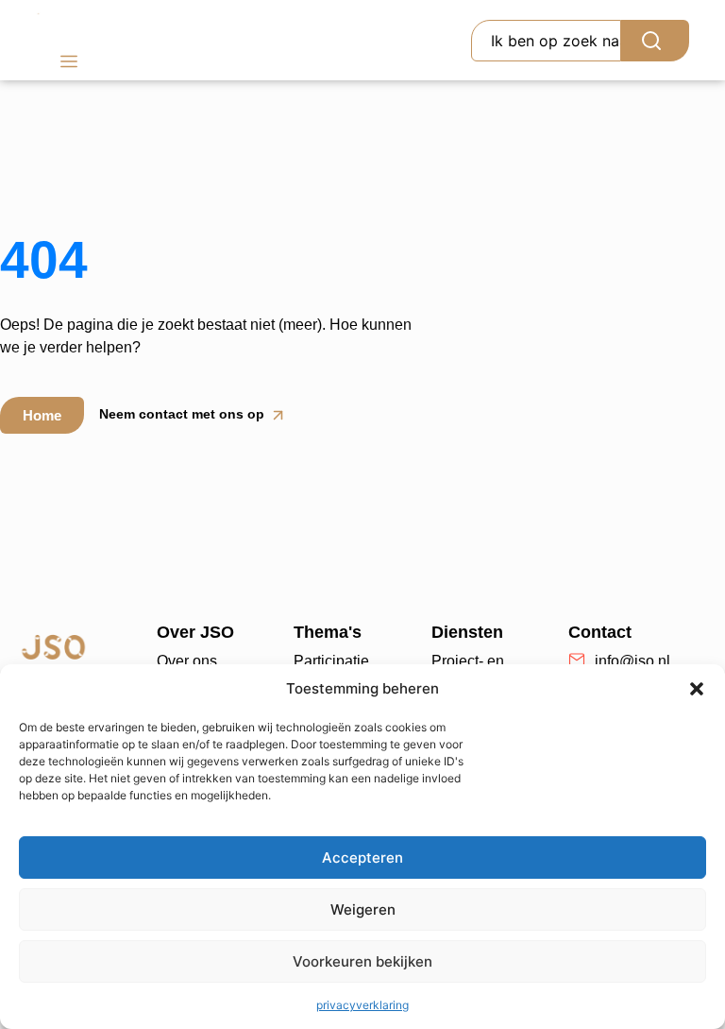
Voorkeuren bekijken (362, 961)
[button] (696, 688)
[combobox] (546, 40)
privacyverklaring (362, 1005)
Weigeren (363, 909)
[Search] (655, 40)
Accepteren (362, 857)
